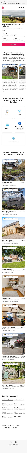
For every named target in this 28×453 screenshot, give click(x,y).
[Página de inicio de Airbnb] (3, 7)
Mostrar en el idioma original (18, 3)
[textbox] (7, 40)
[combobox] (13, 35)
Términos (16, 446)
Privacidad (10, 446)
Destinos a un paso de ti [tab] (7, 399)
